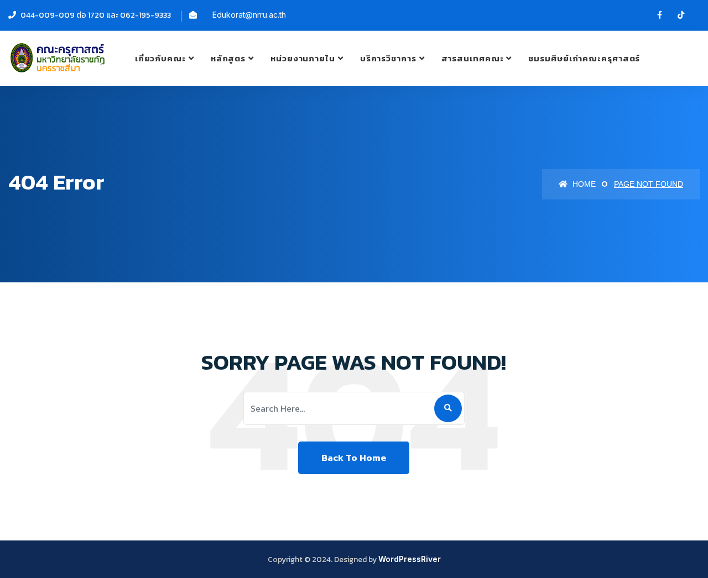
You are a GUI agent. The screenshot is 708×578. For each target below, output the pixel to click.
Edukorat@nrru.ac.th (249, 14)
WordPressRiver (409, 559)
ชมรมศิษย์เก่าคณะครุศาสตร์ (584, 58)
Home (583, 184)
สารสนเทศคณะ (472, 58)
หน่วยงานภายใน (302, 58)
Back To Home (353, 457)
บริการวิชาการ (388, 58)
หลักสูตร (228, 58)
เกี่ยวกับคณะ (160, 58)
